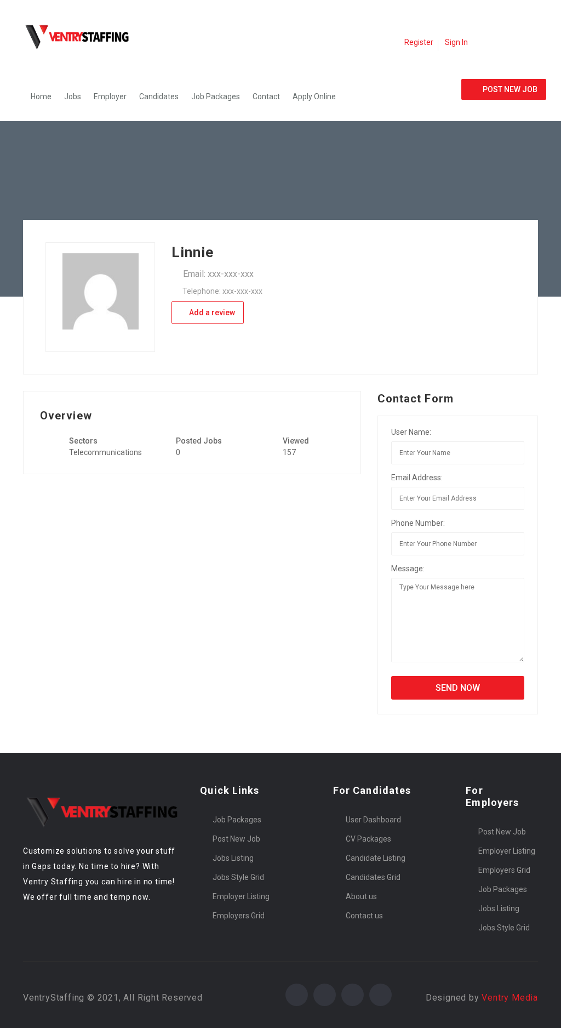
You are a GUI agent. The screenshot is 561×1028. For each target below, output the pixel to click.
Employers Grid (239, 915)
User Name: (411, 432)
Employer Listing (241, 896)
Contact (266, 96)
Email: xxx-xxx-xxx (218, 274)
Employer (110, 96)
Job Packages (215, 96)
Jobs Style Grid (238, 877)
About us (361, 896)
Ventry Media (510, 997)
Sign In (456, 42)
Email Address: (417, 477)
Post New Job (236, 838)
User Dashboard (373, 819)
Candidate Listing (375, 858)
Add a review (211, 312)
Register (418, 42)
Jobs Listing (233, 858)
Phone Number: (418, 523)
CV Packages (368, 838)
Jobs (72, 96)
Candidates (159, 96)
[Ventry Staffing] (83, 36)
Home (41, 96)
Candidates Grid (373, 877)
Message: (408, 568)
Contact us (364, 915)
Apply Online (314, 96)
